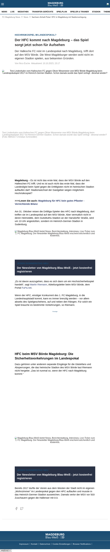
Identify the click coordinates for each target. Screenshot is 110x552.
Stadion (96, 12)
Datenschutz (45, 544)
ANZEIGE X (6, 551)
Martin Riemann (38, 284)
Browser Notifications (82, 544)
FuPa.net (27, 287)
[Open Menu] (2, 5)
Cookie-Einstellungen (62, 544)
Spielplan (61, 12)
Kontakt (34, 544)
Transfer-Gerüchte (42, 12)
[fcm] (55, 536)
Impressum (24, 544)
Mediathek (23, 12)
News (4, 12)
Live (12, 12)
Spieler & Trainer (79, 12)
